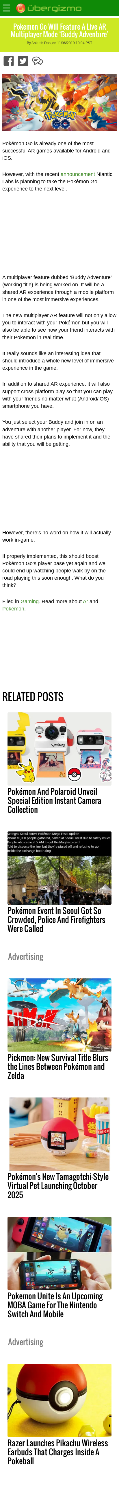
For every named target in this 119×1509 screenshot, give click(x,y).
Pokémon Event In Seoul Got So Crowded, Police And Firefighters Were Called (56, 919)
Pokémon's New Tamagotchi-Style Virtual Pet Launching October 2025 (58, 1185)
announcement (78, 174)
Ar (85, 601)
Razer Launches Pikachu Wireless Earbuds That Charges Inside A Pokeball (58, 1452)
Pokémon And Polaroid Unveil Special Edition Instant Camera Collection (54, 800)
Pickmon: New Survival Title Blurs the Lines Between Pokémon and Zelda (58, 1066)
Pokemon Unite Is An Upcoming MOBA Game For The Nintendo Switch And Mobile (55, 1305)
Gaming (30, 601)
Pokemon (13, 609)
